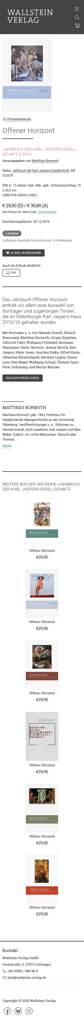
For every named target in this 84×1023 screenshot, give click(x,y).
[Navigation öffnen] (77, 9)
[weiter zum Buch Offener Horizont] (42, 522)
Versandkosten (47, 212)
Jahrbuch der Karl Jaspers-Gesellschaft (40, 170)
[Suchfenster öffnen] (77, 18)
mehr (7, 446)
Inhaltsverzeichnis (22, 378)
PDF (13, 272)
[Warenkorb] (77, 26)
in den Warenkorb (25, 252)
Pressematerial (19, 119)
